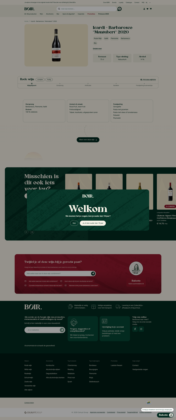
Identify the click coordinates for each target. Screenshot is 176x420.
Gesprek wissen (159, 142)
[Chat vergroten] (167, 142)
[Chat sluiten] (170, 142)
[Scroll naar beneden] (154, 402)
